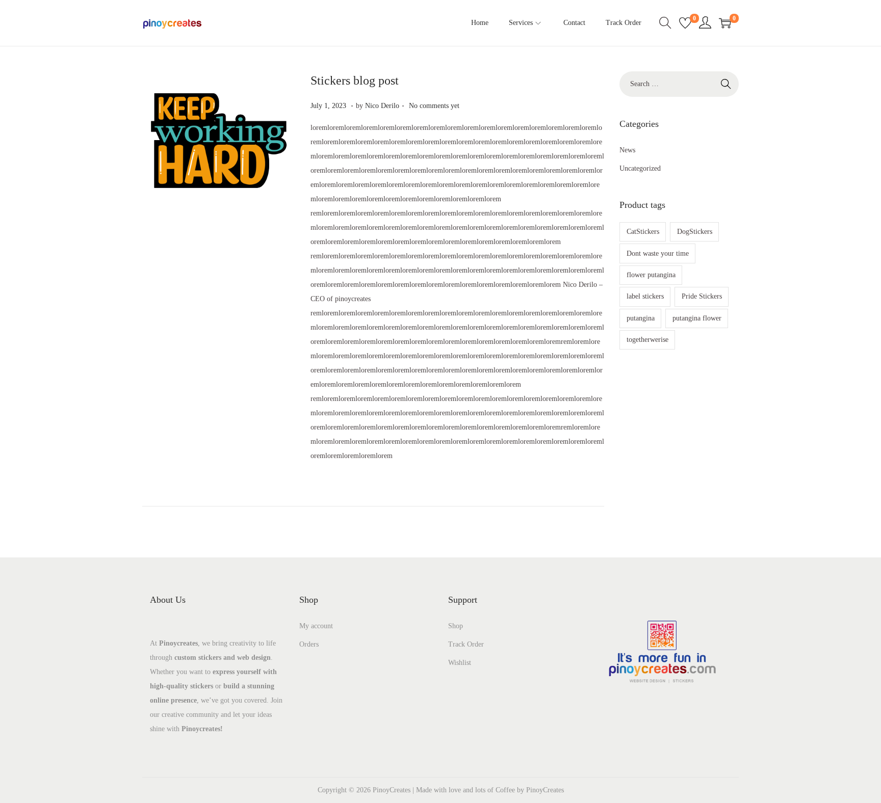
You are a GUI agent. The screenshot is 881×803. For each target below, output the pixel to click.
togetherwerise (647, 339)
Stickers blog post (354, 80)
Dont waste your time (658, 253)
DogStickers (694, 231)
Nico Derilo (382, 106)
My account (316, 626)
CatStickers (643, 231)
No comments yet (434, 106)
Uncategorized (640, 168)
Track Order (466, 644)
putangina (641, 318)
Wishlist (459, 662)
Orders (309, 644)
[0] (685, 23)
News (627, 150)
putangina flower (696, 318)
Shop (455, 626)
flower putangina (651, 275)
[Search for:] (679, 84)
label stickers (645, 296)
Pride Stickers (702, 296)
